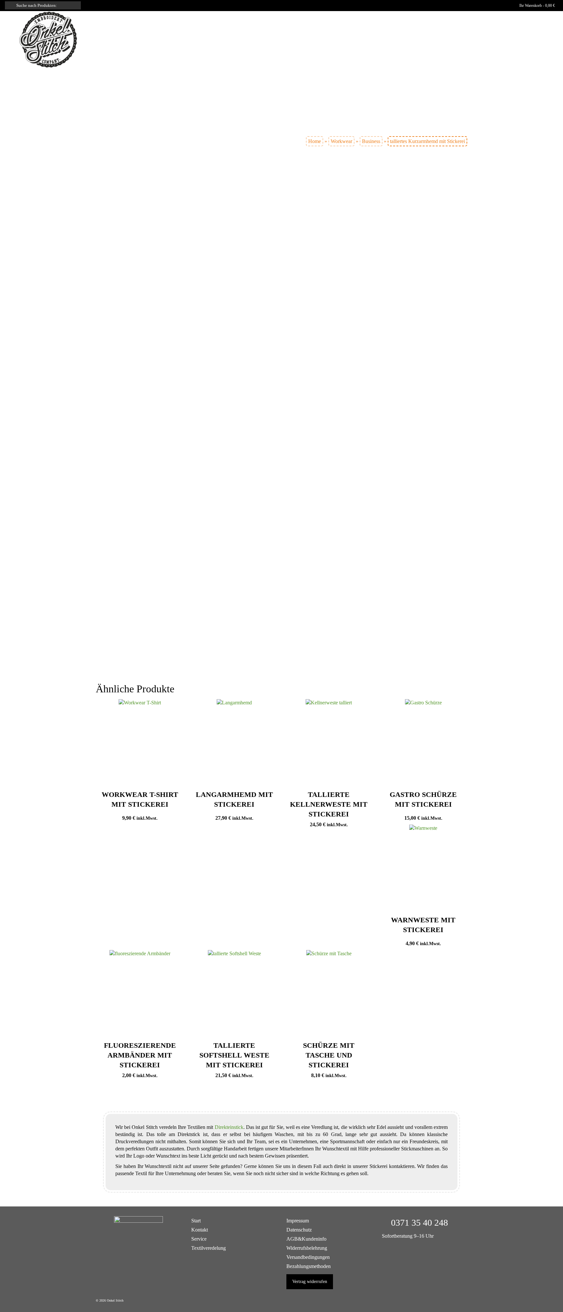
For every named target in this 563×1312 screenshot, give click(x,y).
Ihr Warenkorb (536, 5)
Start (196, 1220)
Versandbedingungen (308, 1257)
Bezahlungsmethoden (308, 1266)
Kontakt (199, 1230)
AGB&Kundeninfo (306, 1239)
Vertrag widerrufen (309, 1281)
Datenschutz (299, 1230)
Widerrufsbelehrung (306, 1248)
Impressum (297, 1220)
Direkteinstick (229, 1127)
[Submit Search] (10, 5)
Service (199, 1239)
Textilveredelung (208, 1248)
